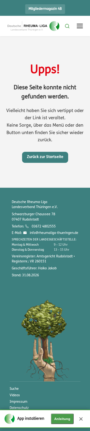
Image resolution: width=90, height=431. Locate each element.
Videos (15, 395)
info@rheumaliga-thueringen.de (53, 233)
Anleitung (62, 419)
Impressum (18, 402)
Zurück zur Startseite (45, 157)
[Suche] (67, 26)
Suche (14, 389)
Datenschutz (19, 408)
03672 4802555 (43, 226)
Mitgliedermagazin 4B (45, 9)
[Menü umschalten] (79, 26)
